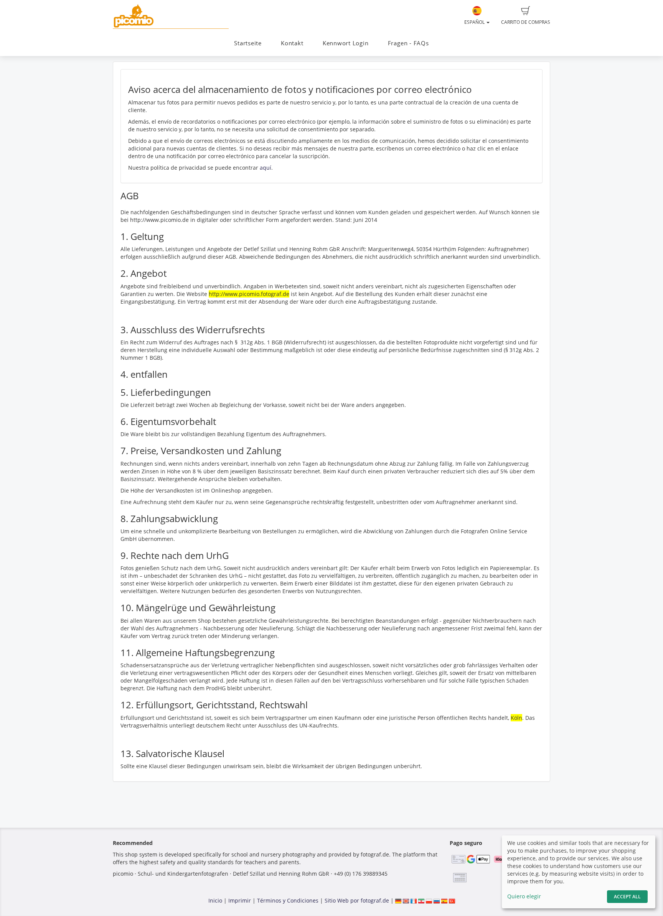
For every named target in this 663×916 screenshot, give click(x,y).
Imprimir (239, 900)
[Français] (414, 900)
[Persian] (421, 900)
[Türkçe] (452, 900)
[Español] (444, 900)
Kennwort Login (346, 43)
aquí (265, 167)
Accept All (627, 896)
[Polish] (429, 900)
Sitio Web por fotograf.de (357, 900)
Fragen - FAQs (408, 43)
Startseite (248, 43)
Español (475, 22)
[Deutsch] (398, 900)
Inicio (215, 900)
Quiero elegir (524, 896)
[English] (406, 900)
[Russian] (437, 900)
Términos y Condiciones (287, 900)
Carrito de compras (525, 22)
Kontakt (292, 43)
